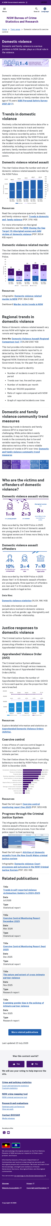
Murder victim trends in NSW (28, 304)
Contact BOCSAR (11, 1115)
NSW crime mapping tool (15, 1094)
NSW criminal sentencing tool (14, 1097)
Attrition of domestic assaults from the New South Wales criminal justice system (24, 855)
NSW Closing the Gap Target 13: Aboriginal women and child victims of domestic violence (23, 231)
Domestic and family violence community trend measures (25, 452)
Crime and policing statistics (17, 1082)
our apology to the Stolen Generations (30, 1176)
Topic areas (15, 29)
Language (45, 9)
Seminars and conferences (13, 1107)
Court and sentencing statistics (15, 1086)
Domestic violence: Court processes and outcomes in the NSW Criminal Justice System (25, 867)
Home (4, 29)
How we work (7, 1109)
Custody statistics (10, 1088)
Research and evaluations (15, 1103)
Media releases (8, 1118)
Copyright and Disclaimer (38, 1188)
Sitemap (5, 1183)
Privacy (30, 1183)
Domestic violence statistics (17, 600)
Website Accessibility (12, 1188)
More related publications (26, 1032)
